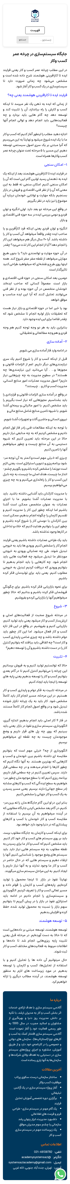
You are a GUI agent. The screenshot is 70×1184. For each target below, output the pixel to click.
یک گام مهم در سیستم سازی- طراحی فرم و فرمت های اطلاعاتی (36, 1111)
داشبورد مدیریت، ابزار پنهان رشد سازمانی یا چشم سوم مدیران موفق (39, 1122)
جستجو (22, 40)
